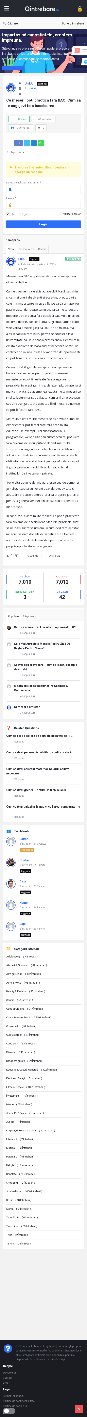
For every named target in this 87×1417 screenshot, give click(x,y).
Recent (42, 249)
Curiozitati (21, 1043)
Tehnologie (22, 1217)
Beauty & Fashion (25, 991)
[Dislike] (20, 94)
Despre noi (9, 1372)
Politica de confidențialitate (19, 1400)
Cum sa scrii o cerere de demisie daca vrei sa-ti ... (39, 735)
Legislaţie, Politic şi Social (30, 1130)
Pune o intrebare (73, 23)
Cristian (25, 860)
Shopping (20, 1182)
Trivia (18, 1234)
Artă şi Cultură (24, 973)
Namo (24, 902)
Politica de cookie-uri (15, 1405)
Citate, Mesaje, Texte (28, 1017)
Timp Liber (21, 1226)
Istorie (19, 1104)
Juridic (18, 1121)
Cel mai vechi (26, 249)
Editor (24, 839)
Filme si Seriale (25, 1087)
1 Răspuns (18, 741)
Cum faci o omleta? (27, 706)
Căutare (12, 23)
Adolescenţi (22, 956)
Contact (7, 1377)
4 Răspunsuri (27, 696)
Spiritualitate (24, 1191)
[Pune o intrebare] (79, 1409)
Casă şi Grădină (25, 1008)
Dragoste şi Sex (24, 1060)
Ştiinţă (18, 1208)
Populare (13, 616)
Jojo (23, 924)
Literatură (20, 1139)
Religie (19, 1165)
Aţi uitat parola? (72, 214)
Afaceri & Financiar (26, 965)
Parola (11, 198)
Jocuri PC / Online (25, 1113)
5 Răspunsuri (27, 654)
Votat (11, 249)
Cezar (24, 881)
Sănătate (21, 1174)
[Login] (80, 8)
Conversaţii (21, 1026)
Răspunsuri (29, 616)
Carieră (32, 87)
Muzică (19, 1147)
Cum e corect (23, 1034)
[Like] (20, 82)
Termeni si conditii (13, 1395)
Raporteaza (17, 152)
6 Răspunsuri (27, 633)
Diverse (20, 1052)
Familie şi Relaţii (24, 1078)
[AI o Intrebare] (43, 8)
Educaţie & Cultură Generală (32, 1069)
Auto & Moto (23, 982)
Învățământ (22, 1095)
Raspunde (32, 555)
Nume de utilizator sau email (23, 182)
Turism (19, 1243)
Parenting (20, 1156)
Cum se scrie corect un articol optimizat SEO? (45, 627)
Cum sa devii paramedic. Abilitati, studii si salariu (39, 752)
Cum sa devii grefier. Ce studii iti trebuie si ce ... (38, 790)
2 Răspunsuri (27, 712)
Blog (5, 1382)
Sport (18, 1200)
